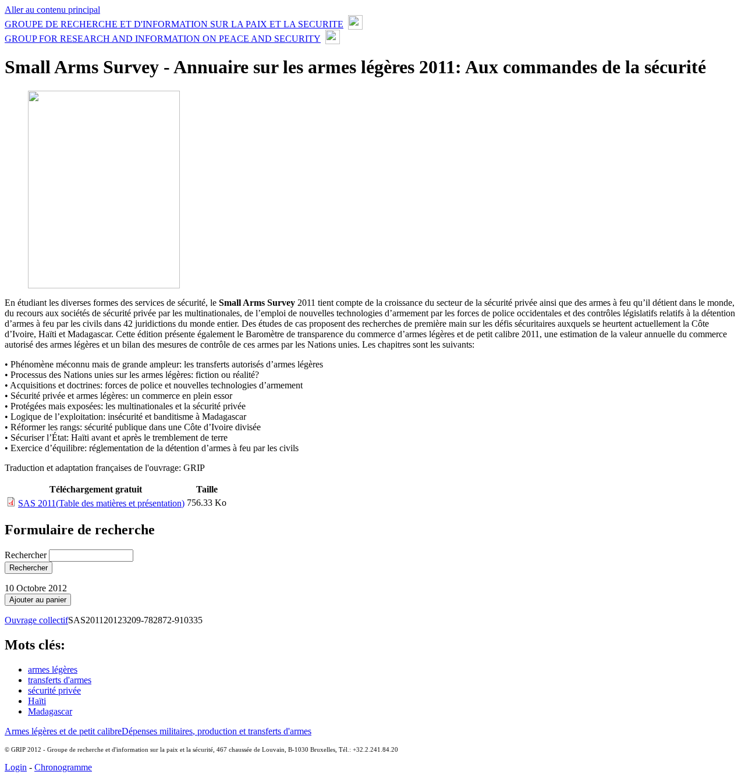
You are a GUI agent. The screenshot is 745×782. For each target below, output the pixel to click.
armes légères (52, 669)
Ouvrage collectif (36, 620)
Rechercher (27, 555)
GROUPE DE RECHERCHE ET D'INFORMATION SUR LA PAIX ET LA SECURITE (174, 24)
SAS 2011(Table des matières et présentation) (101, 503)
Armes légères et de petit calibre (63, 731)
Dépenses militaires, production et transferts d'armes (216, 731)
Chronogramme (63, 767)
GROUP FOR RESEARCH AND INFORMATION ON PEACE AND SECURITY (163, 39)
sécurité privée (54, 690)
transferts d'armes (59, 680)
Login (16, 767)
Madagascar (50, 711)
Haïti (37, 701)
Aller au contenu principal (52, 10)
